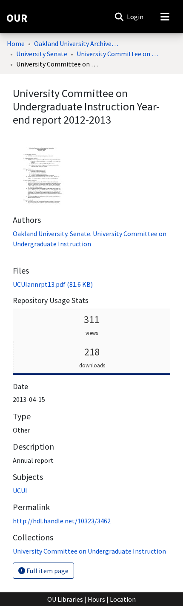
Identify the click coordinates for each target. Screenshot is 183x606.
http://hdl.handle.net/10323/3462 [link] (62, 521)
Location (123, 599)
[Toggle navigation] (165, 17)
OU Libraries (65, 599)
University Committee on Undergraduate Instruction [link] (119, 53)
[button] (119, 17)
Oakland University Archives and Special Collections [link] (76, 43)
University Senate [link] (41, 53)
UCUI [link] (20, 490)
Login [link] (135, 16)
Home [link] (16, 43)
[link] (53, 284)
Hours (96, 599)
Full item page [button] (47, 570)
